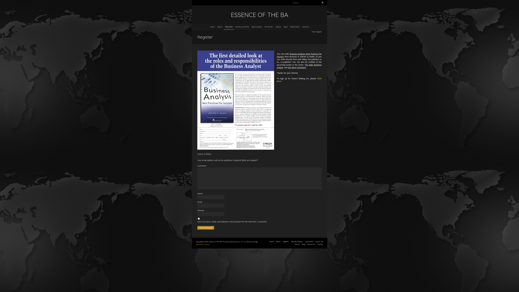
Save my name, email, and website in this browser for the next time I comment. (232, 221)
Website (200, 210)
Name (200, 193)
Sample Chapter (242, 27)
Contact (305, 27)
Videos (278, 27)
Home (212, 27)
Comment (202, 166)
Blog (286, 27)
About (219, 27)
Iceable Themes (204, 244)
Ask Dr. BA (268, 27)
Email (199, 202)
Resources (295, 27)
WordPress (242, 242)
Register (229, 27)
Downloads (257, 27)
